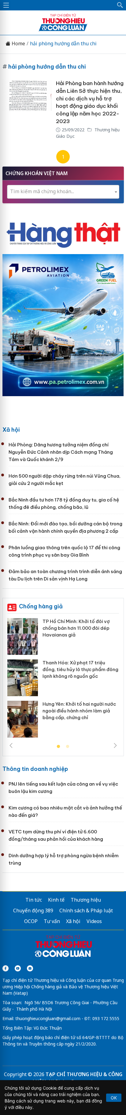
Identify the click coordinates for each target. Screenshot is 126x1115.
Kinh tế (56, 899)
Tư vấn (52, 921)
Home (17, 44)
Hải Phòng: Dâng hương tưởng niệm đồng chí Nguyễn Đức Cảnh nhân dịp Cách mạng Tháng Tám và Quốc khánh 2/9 (61, 452)
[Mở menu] (6, 5)
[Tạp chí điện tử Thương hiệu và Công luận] (63, 947)
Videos (94, 921)
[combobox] (63, 192)
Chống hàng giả (41, 606)
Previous (11, 745)
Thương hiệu (86, 899)
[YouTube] (18, 968)
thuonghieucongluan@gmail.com (47, 1018)
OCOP (31, 921)
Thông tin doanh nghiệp (35, 768)
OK (114, 1097)
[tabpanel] (63, 680)
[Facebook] (5, 968)
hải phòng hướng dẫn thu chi (63, 44)
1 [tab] (58, 747)
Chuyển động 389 (33, 910)
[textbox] (63, 191)
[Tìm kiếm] (120, 5)
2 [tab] (68, 747)
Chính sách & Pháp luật (86, 910)
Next (115, 745)
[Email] (30, 968)
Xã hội (11, 429)
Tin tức (33, 899)
